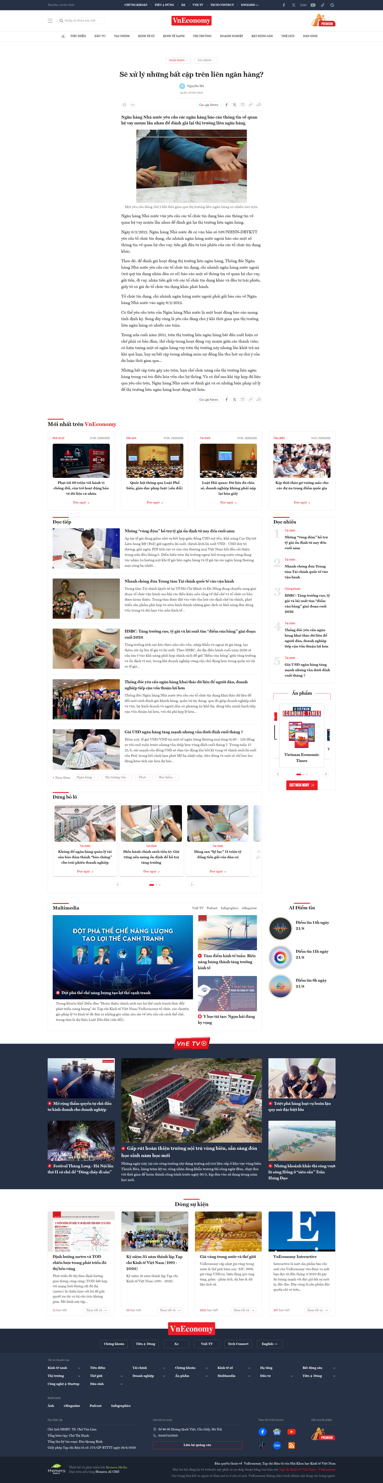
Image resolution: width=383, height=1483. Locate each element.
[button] (151, 885)
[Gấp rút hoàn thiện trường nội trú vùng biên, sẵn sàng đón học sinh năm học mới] (191, 1100)
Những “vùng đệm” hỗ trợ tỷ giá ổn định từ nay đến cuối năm (180, 531)
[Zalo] (303, 5)
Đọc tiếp (62, 522)
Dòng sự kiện (191, 1204)
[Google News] (332, 5)
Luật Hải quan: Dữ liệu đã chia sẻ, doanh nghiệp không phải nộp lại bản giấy (228, 488)
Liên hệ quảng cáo (197, 1445)
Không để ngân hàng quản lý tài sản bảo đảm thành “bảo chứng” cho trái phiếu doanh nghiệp (85, 857)
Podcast (212, 908)
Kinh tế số (146, 36)
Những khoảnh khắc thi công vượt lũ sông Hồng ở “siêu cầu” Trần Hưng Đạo (301, 1172)
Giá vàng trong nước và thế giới (228, 1257)
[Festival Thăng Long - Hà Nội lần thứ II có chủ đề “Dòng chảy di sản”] (81, 1141)
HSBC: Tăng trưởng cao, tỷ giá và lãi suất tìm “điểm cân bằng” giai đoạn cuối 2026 (190, 635)
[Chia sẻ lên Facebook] (226, 104)
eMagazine (249, 908)
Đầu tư (100, 36)
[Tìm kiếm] (61, 20)
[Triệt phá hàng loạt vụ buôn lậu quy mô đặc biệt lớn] (302, 1078)
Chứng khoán (135, 5)
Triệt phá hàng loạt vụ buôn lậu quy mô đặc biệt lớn (299, 1107)
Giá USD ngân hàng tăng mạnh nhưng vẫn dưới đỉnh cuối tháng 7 (184, 732)
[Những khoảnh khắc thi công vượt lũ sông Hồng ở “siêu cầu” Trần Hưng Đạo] (302, 1141)
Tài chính (122, 36)
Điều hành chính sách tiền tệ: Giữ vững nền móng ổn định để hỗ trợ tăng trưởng (151, 857)
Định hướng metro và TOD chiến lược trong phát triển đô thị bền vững (79, 1263)
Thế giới (288, 36)
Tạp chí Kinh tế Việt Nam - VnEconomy (307, 1469)
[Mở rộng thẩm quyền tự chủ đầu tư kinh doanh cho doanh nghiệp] (81, 1078)
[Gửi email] (242, 104)
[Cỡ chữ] (132, 104)
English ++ (250, 5)
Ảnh (51, 1406)
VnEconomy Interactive (295, 1257)
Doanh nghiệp (231, 36)
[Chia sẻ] (259, 104)
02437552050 (168, 1435)
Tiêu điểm (78, 36)
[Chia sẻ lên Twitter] (234, 104)
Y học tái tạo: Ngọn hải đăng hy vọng (226, 1020)
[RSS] (291, 1445)
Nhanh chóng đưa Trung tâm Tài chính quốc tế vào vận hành (179, 582)
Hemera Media (116, 1467)
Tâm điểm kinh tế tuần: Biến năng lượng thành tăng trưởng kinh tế (227, 962)
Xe (183, 5)
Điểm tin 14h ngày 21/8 (312, 926)
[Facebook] (284, 5)
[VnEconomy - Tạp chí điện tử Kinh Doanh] (191, 1328)
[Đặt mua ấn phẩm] (324, 19)
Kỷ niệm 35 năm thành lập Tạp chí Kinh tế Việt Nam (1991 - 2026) (154, 1263)
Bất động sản (262, 36)
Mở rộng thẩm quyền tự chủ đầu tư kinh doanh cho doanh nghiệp (80, 1107)
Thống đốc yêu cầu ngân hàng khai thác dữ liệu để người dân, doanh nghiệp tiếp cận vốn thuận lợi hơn (186, 685)
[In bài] (124, 104)
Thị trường (202, 36)
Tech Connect (222, 5)
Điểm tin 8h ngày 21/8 (311, 984)
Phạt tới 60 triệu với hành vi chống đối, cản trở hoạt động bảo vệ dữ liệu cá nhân (81, 488)
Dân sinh (310, 36)
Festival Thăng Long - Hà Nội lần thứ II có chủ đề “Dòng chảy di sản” (80, 1169)
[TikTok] (322, 5)
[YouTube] (313, 5)
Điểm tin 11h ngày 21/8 (312, 955)
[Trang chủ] (63, 36)
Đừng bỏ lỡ (65, 797)
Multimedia (66, 908)
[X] (294, 5)
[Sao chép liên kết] (250, 104)
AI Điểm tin (302, 908)
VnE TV (198, 5)
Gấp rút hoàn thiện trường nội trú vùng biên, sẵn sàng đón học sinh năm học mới (189, 1152)
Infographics (229, 908)
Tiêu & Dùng (164, 5)
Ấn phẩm (302, 693)
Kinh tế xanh (174, 36)
